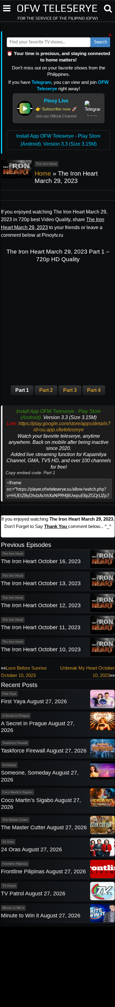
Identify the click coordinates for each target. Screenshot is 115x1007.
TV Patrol (9, 885)
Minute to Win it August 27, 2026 (40, 915)
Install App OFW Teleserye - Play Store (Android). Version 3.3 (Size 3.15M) (58, 140)
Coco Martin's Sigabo (17, 792)
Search (100, 42)
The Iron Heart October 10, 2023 (41, 649)
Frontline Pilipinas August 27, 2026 (43, 871)
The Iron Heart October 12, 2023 (41, 605)
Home (43, 173)
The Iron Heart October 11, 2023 (40, 627)
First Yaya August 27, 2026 (34, 701)
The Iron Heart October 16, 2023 (41, 561)
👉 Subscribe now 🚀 (56, 108)
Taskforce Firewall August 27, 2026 (43, 751)
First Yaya (9, 693)
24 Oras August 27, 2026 (31, 849)
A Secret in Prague (15, 715)
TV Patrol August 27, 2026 (33, 893)
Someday (9, 765)
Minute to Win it (13, 907)
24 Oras (8, 841)
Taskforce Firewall (14, 743)
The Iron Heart (46, 163)
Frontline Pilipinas (14, 863)
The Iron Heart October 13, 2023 (41, 583)
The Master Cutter (15, 819)
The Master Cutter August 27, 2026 (44, 827)
